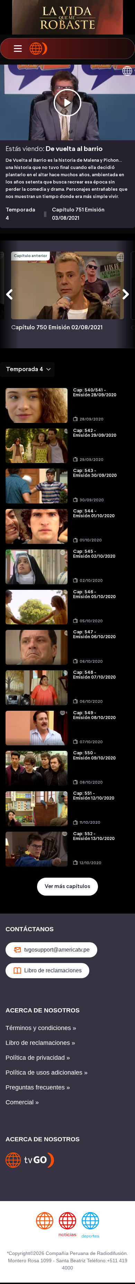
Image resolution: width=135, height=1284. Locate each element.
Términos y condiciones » (41, 1028)
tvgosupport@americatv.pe (57, 950)
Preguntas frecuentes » (38, 1087)
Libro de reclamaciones (53, 970)
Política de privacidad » (38, 1057)
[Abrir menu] (17, 49)
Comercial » (22, 1102)
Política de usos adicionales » (47, 1072)
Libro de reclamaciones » (40, 1042)
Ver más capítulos (67, 886)
